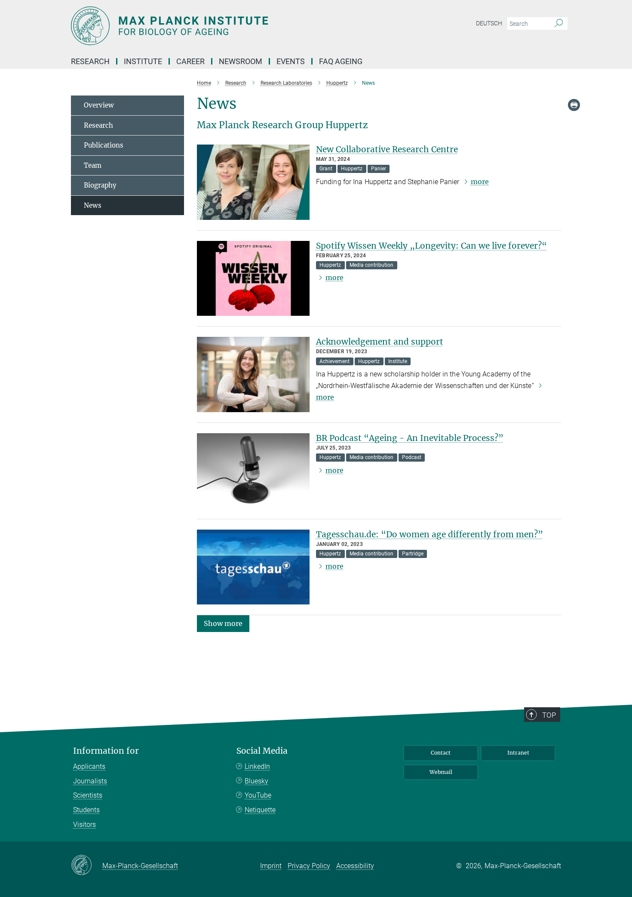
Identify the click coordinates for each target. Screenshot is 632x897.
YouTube (258, 795)
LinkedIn (257, 766)
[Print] (574, 105)
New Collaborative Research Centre (387, 149)
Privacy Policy (309, 866)
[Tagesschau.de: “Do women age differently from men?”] (253, 567)
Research (98, 125)
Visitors (84, 824)
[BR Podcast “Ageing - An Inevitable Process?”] (253, 471)
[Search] (559, 24)
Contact (441, 752)
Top (549, 715)
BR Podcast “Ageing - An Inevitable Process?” (409, 438)
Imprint (271, 866)
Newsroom (240, 61)
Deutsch (489, 23)
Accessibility (355, 866)
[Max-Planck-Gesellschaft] (86, 865)
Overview (99, 105)
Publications (103, 145)
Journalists (90, 781)
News (92, 205)
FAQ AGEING (341, 61)
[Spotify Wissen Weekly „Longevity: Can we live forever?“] (253, 278)
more (480, 181)
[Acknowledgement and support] (253, 374)
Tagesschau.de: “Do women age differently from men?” (429, 534)
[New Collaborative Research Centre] (253, 182)
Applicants (89, 766)
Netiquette (260, 810)
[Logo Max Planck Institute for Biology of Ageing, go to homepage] (232, 25)
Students (86, 810)
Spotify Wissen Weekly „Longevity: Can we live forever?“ (431, 245)
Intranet (518, 752)
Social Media (262, 751)
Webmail (441, 772)
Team (92, 165)
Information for (106, 751)
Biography (100, 185)
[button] (223, 623)
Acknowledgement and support (379, 341)
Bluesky (256, 781)
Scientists (87, 795)
